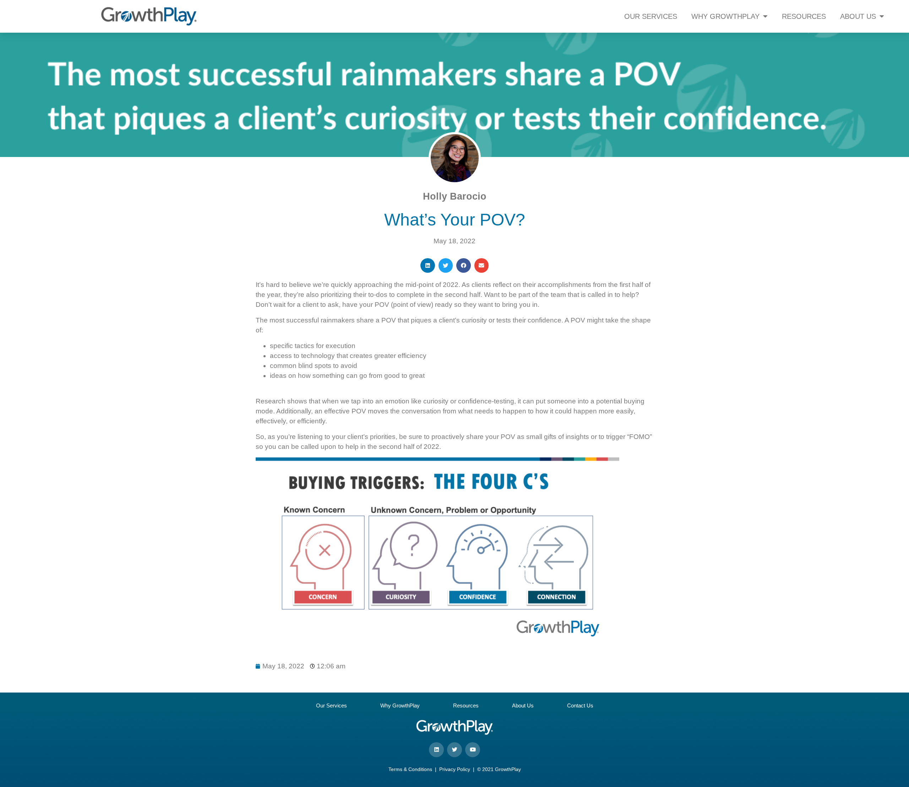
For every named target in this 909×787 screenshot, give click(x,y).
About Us (523, 705)
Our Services (331, 705)
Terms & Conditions (410, 769)
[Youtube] (472, 749)
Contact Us (580, 705)
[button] (427, 265)
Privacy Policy (454, 769)
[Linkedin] (436, 749)
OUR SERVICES (650, 16)
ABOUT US (858, 16)
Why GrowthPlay (400, 705)
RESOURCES (804, 16)
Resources (466, 705)
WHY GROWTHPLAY (725, 16)
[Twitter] (454, 749)
